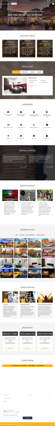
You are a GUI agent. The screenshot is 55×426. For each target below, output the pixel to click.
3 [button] (28, 221)
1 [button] (25, 221)
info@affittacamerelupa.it (25, 0)
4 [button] (29, 221)
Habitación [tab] (16, 72)
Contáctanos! (10, 348)
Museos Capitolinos (44, 203)
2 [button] (26, 221)
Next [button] (53, 15)
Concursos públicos (9, 203)
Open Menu (53, 4)
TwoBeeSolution (9, 424)
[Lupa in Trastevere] (27, 381)
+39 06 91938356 (15, 0)
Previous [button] (1, 15)
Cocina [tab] (32, 72)
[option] (14, 162)
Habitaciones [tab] (25, 72)
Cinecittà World (25, 203)
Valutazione (31, 163)
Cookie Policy (45, 424)
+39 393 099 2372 (5, 0)
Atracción (23, 192)
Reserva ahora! (27, 348)
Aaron (52, 168)
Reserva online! (25, 24)
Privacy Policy (51, 424)
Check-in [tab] (39, 72)
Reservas (32, 85)
